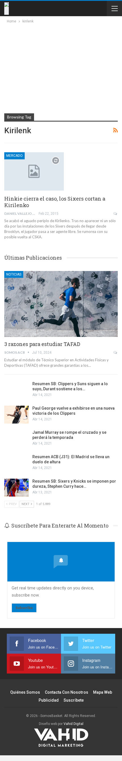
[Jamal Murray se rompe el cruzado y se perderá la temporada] (16, 439)
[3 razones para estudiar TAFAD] (61, 304)
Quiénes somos (25, 692)
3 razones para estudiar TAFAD (42, 344)
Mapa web (102, 692)
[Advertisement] (54, 67)
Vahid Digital (73, 724)
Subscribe (24, 607)
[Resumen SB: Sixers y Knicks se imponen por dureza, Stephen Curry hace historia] (16, 488)
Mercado (14, 156)
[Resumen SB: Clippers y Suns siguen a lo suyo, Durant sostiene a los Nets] (16, 390)
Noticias (13, 274)
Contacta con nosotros (66, 692)
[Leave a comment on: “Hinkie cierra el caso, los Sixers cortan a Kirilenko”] (115, 213)
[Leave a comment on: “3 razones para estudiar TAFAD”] (115, 352)
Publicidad (49, 700)
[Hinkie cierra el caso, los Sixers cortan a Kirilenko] (34, 171)
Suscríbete (74, 700)
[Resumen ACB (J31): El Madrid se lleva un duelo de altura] (16, 463)
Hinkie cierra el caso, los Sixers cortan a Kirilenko (54, 202)
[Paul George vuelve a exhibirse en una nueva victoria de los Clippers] (16, 415)
